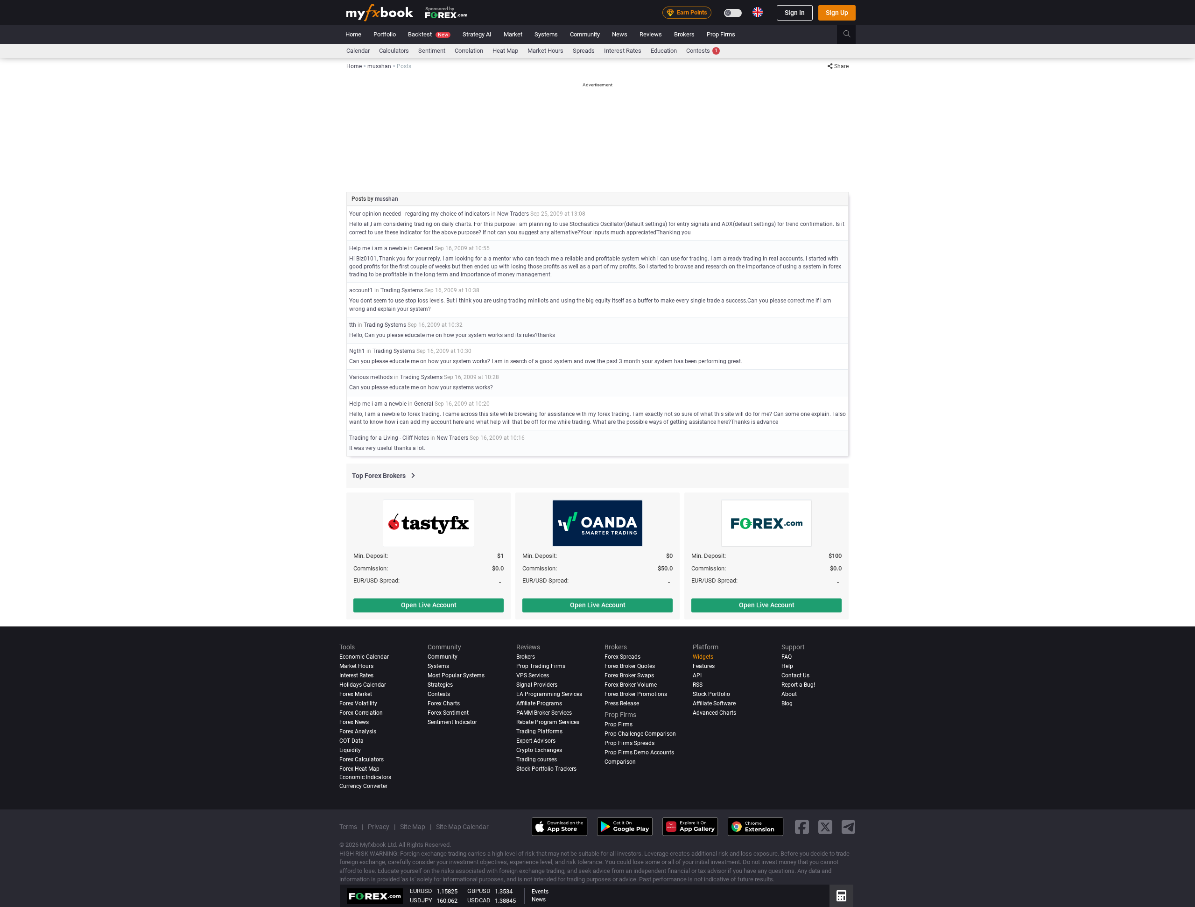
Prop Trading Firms (540, 666)
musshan (386, 199)
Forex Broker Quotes (630, 666)
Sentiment (431, 50)
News (619, 34)
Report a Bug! (798, 685)
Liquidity (350, 749)
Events (540, 891)
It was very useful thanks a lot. (387, 448)
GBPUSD (479, 890)
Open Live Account (429, 605)
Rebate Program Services (547, 722)
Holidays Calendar (362, 685)
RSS (698, 685)
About (789, 694)
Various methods (371, 377)
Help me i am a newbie (378, 248)
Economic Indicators (365, 776)
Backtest (428, 34)
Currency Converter (363, 786)
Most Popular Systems (456, 675)
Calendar (358, 50)
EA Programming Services (549, 694)
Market (513, 34)
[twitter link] (825, 826)
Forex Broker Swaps (629, 675)
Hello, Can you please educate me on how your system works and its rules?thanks (452, 335)
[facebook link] (802, 826)
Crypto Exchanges (539, 749)
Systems (546, 34)
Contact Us (795, 675)
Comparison (620, 761)
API (697, 675)
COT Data (351, 741)
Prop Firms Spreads (629, 743)
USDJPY (421, 900)
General (423, 248)
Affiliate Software (714, 703)
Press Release (622, 703)
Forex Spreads (622, 657)
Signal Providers (536, 685)
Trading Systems (401, 290)
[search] (852, 34)
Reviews (651, 34)
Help (787, 666)
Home (353, 34)
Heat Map (505, 50)
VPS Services (532, 675)
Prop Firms (721, 34)
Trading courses (536, 759)
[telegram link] (849, 826)
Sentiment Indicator (452, 722)
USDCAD (479, 900)
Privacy (378, 826)
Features (704, 666)
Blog (787, 703)
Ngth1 (357, 351)
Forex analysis (357, 731)
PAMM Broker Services (544, 713)
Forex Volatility (358, 703)
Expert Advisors (535, 741)
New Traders (513, 214)
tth (352, 325)
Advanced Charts (714, 713)
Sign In (795, 12)
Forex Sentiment (448, 713)
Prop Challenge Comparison (640, 734)
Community (585, 34)
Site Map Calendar (462, 826)
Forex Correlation (361, 713)
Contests (701, 50)
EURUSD (421, 890)
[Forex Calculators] (841, 896)
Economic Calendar (364, 657)
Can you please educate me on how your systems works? (421, 387)
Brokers (684, 34)
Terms (348, 826)
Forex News (354, 722)
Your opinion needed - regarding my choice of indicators (419, 214)
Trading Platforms (539, 731)
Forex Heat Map (359, 768)
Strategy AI (477, 34)
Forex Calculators (361, 759)
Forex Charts (444, 703)
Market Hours (545, 50)
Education (664, 50)
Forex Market (355, 694)
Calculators (394, 50)
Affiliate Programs (539, 703)
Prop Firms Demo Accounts (639, 752)
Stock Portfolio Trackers (546, 768)
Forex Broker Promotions (636, 694)
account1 (361, 290)
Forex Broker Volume (631, 685)
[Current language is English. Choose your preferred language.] (758, 12)
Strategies (440, 685)
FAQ (786, 657)
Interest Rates (622, 50)
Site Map (412, 826)
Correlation (469, 50)
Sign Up (837, 12)
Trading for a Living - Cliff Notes (389, 438)
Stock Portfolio (711, 694)
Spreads (584, 50)
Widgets (703, 657)
